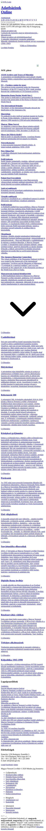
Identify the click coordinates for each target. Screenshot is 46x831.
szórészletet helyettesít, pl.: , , (19, 819)
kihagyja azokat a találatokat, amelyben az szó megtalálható (20, 826)
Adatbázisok (5, 18)
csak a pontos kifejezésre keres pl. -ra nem (21, 824)
